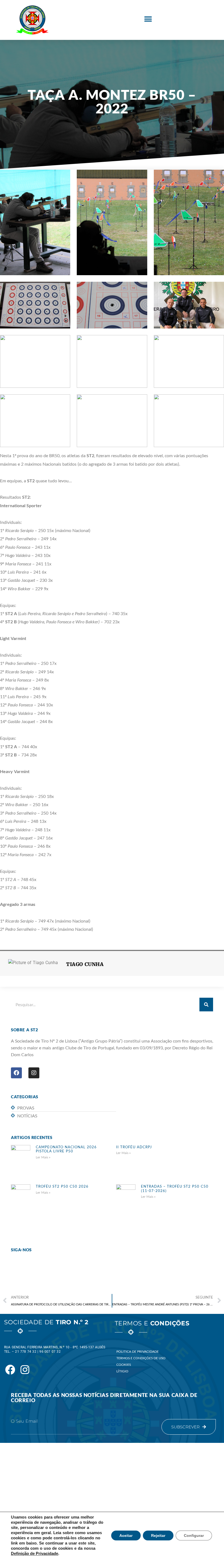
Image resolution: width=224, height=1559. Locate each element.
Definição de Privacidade (34, 1553)
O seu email (24, 1421)
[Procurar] (206, 1004)
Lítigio (122, 1371)
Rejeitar (158, 1535)
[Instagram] (33, 1072)
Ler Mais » (43, 1157)
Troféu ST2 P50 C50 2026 (62, 1186)
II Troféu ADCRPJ (134, 1147)
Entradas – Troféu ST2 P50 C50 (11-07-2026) (174, 1188)
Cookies (123, 1365)
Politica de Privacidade (137, 1351)
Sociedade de (46, 1322)
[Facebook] (16, 1072)
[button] (148, 19)
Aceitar (125, 1535)
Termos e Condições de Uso (141, 1358)
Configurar (194, 1535)
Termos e (152, 1323)
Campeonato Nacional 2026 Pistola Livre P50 (66, 1149)
